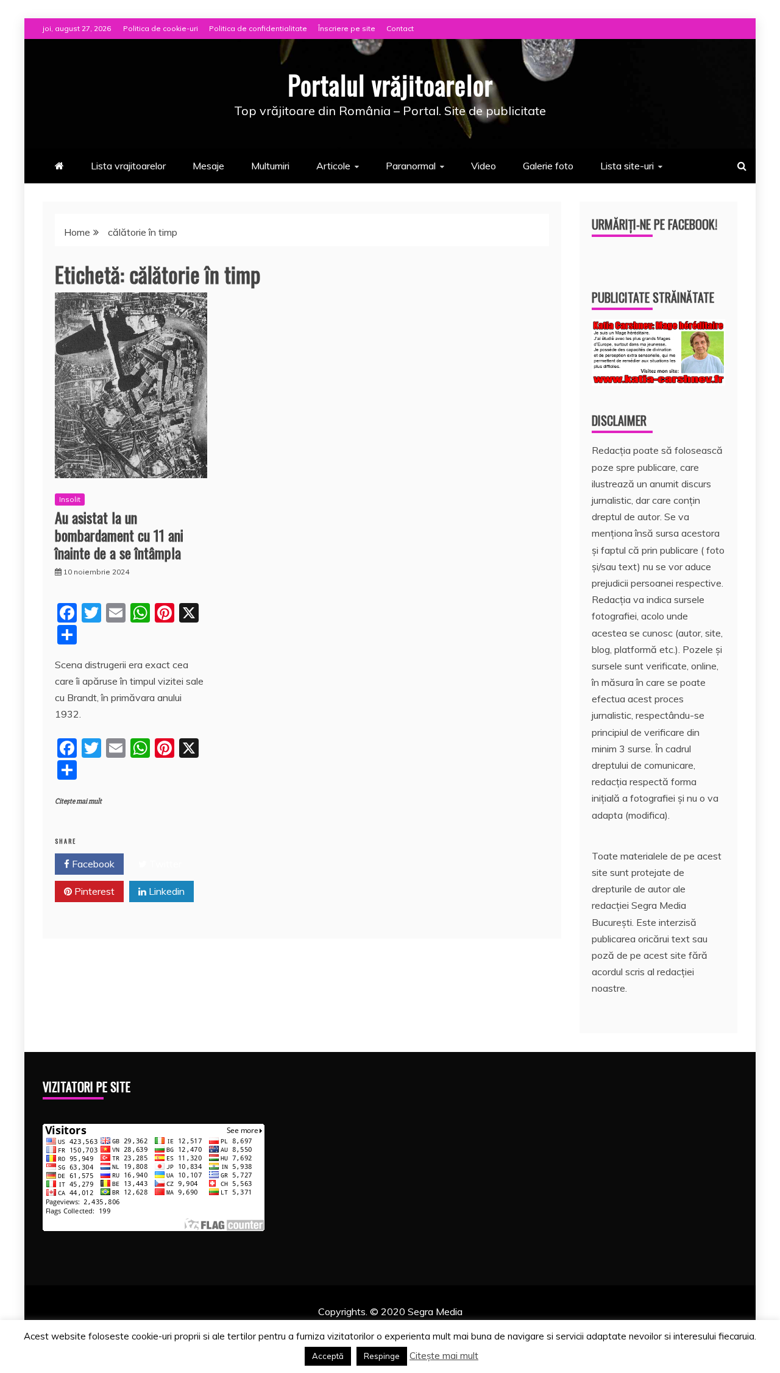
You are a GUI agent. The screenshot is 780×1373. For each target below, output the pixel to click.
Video (483, 166)
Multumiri (270, 166)
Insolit (69, 499)
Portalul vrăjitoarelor (390, 85)
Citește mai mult (78, 801)
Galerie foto (548, 166)
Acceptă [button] (328, 1356)
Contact (400, 28)
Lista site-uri (627, 166)
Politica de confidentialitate (258, 28)
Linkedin (165, 891)
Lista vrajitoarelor (128, 166)
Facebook (92, 864)
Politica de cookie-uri (160, 28)
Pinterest (93, 891)
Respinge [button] (382, 1356)
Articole (333, 166)
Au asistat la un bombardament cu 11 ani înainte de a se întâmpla (119, 534)
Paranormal (411, 166)
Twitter (164, 864)
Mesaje (208, 166)
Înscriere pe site (346, 28)
